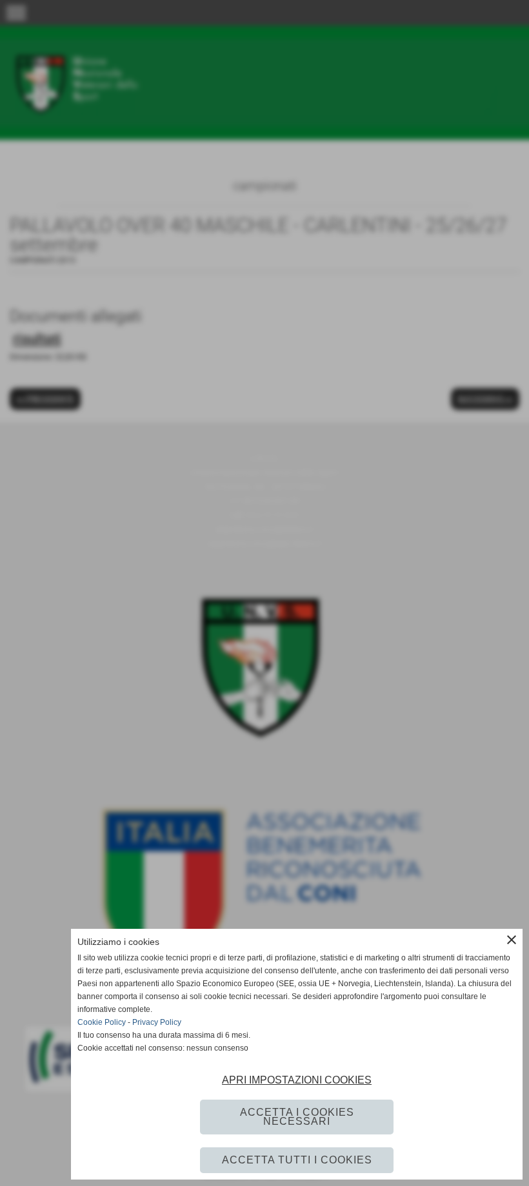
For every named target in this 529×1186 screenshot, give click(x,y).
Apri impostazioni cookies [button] (297, 1079)
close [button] (511, 940)
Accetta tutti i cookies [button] (297, 1159)
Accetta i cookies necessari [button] (297, 1117)
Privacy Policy (156, 1022)
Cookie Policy (101, 1022)
